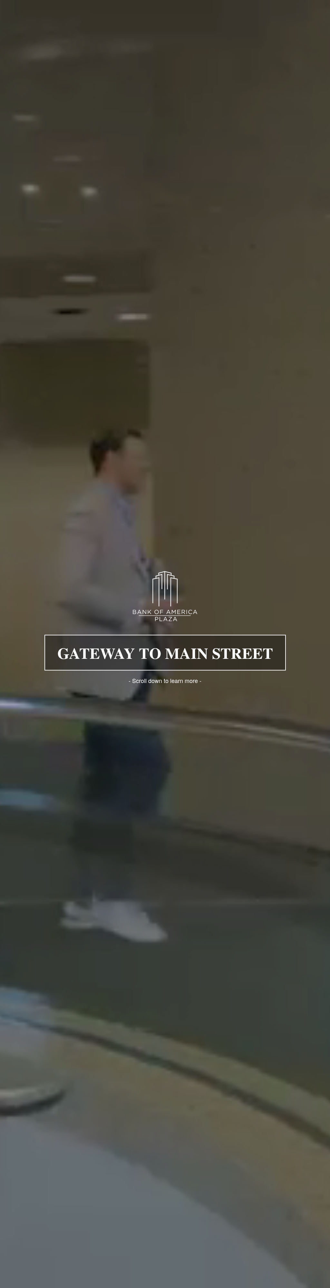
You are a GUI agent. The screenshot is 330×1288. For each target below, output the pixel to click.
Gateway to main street (165, 652)
